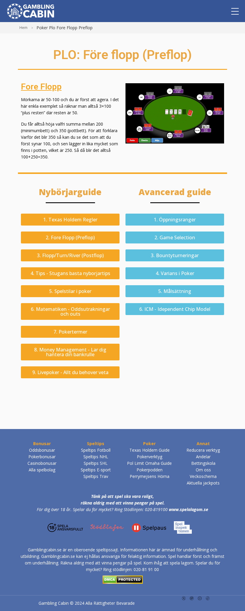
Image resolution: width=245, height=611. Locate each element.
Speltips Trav (95, 476)
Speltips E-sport (96, 470)
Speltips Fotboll (96, 450)
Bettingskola (203, 463)
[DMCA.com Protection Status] (122, 578)
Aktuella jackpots (203, 483)
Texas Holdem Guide (149, 450)
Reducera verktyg (203, 450)
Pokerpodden (150, 470)
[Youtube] (200, 598)
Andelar (203, 456)
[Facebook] (208, 598)
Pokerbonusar (42, 456)
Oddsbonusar (42, 450)
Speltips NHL (95, 456)
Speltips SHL (96, 463)
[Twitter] (184, 598)
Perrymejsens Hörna (149, 476)
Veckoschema (203, 476)
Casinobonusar (41, 463)
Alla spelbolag (42, 470)
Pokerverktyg (149, 456)
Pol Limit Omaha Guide (149, 463)
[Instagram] (192, 598)
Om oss (203, 470)
